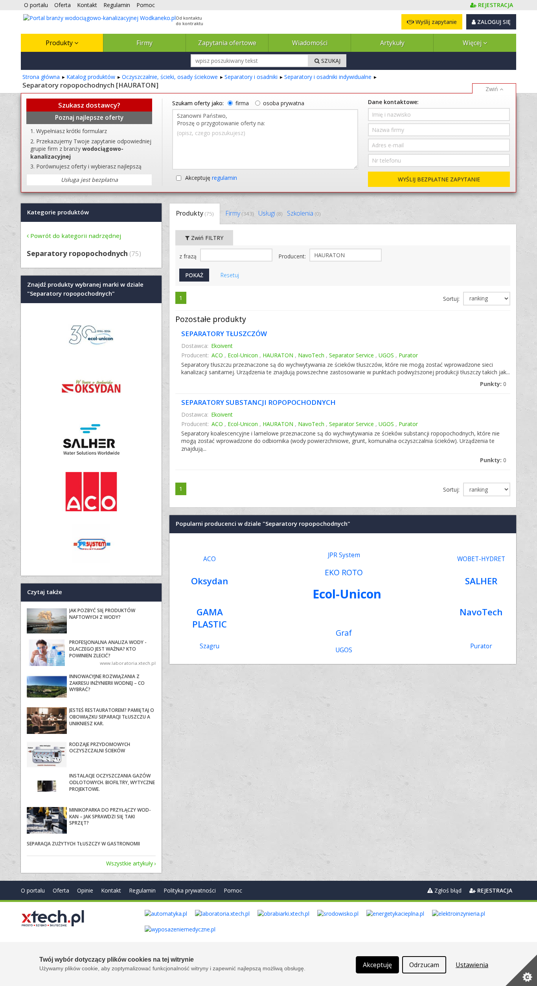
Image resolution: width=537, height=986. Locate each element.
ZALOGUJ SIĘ (493, 22)
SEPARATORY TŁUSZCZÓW (224, 333)
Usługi (270, 213)
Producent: (292, 256)
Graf (344, 632)
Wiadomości (309, 42)
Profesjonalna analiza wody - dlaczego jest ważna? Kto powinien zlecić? (108, 649)
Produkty (60, 42)
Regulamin (142, 890)
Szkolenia (303, 213)
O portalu (33, 890)
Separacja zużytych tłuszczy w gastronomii (83, 843)
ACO (217, 355)
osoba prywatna (283, 103)
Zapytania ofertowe (227, 42)
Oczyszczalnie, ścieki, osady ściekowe (170, 76)
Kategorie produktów (58, 212)
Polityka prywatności (190, 890)
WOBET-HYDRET (481, 559)
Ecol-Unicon (243, 355)
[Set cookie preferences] (521, 970)
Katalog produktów (90, 76)
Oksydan (209, 581)
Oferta (61, 890)
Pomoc (233, 890)
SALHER (481, 581)
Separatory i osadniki (251, 76)
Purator (408, 355)
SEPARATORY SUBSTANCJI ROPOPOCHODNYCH (258, 402)
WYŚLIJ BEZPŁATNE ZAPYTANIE (439, 179)
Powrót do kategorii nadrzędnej (75, 236)
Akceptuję (211, 177)
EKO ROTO (344, 572)
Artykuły (392, 42)
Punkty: (493, 384)
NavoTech (311, 355)
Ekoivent (222, 345)
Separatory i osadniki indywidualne (327, 76)
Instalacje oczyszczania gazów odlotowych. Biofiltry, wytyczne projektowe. (112, 782)
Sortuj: (452, 298)
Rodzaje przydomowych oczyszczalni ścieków (99, 747)
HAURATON (278, 355)
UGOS (386, 355)
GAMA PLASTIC (209, 618)
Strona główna (41, 76)
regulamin (224, 177)
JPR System (344, 555)
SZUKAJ (330, 60)
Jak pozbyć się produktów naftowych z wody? (102, 613)
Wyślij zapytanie (435, 22)
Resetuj (230, 275)
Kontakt (111, 890)
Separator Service (351, 355)
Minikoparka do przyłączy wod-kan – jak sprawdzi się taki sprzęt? (110, 817)
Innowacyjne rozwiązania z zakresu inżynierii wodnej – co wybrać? (107, 683)
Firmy (144, 42)
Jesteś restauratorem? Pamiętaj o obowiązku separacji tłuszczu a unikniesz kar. (111, 717)
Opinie (85, 890)
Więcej (473, 42)
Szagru (209, 646)
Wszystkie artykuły (129, 863)
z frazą (188, 256)
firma (242, 103)
